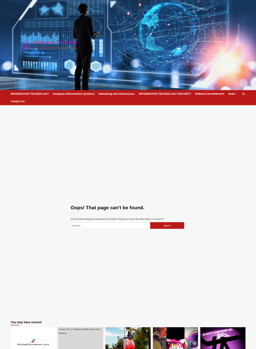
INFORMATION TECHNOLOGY (30, 93)
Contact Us (18, 101)
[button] (243, 93)
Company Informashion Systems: (74, 93)
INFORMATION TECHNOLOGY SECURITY (165, 93)
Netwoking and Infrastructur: (117, 93)
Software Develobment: (210, 93)
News (231, 93)
